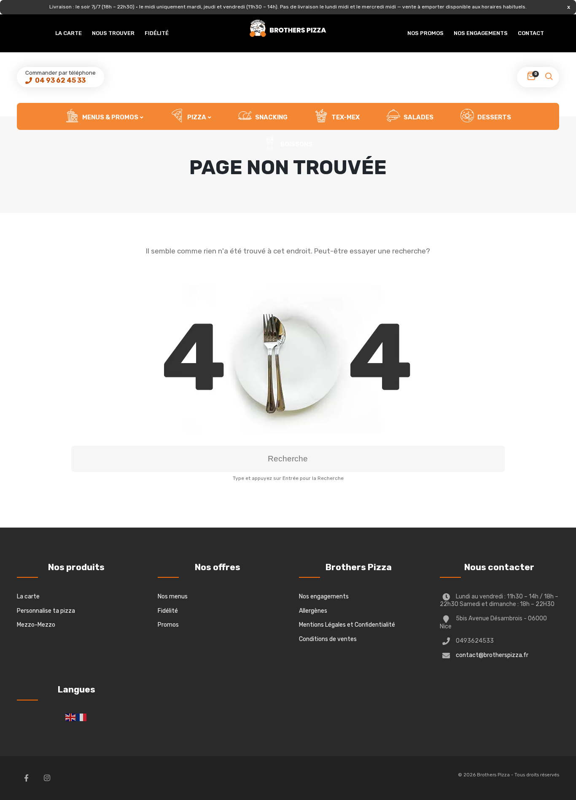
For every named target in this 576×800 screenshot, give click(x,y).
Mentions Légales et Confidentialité (347, 624)
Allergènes (313, 610)
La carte (68, 33)
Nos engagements (481, 33)
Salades (417, 117)
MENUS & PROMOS (109, 117)
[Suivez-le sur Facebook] (26, 778)
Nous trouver (113, 33)
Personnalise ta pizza (46, 610)
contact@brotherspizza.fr (492, 655)
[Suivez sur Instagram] (47, 778)
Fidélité (157, 33)
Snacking (271, 117)
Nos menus (173, 596)
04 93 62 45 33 (60, 80)
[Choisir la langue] (70, 716)
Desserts (493, 117)
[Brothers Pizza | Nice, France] (288, 28)
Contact (531, 33)
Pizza (196, 117)
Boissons (295, 144)
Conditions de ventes (328, 639)
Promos (168, 624)
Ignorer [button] (568, 7)
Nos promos (425, 33)
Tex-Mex (345, 117)
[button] (548, 79)
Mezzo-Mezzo (36, 624)
